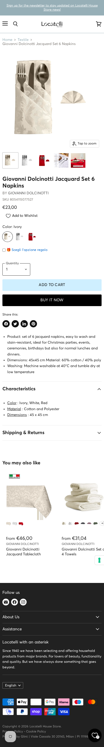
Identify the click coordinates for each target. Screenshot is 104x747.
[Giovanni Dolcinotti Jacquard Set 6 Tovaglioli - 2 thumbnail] (27, 160)
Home (7, 40)
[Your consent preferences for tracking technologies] (99, 560)
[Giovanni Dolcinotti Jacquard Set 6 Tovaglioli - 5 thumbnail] (78, 160)
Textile (23, 40)
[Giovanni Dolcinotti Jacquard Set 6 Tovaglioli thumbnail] (10, 160)
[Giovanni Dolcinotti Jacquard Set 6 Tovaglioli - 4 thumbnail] (61, 160)
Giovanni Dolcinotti (28, 193)
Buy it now (51, 300)
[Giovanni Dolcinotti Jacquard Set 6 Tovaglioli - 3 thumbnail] (44, 160)
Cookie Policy (36, 731)
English (10, 685)
